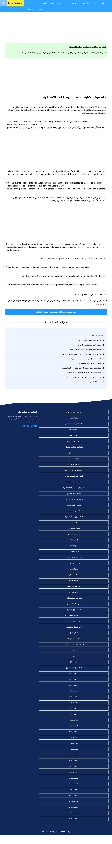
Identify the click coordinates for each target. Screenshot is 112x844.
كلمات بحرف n (73, 749)
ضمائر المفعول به (74, 639)
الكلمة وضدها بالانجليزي (73, 464)
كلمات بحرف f (74, 702)
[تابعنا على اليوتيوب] (28, 426)
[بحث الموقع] (3, 3)
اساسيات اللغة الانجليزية (73, 412)
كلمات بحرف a (73, 673)
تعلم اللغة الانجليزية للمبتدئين (74, 447)
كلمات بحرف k (73, 731)
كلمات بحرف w (73, 801)
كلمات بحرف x (73, 807)
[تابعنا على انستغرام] (32, 426)
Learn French (73, 580)
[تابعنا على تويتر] (24, 426)
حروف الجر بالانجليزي (73, 604)
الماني (52, 3)
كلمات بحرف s (73, 778)
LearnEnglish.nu (15, 3)
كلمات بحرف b (73, 679)
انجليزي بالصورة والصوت (74, 557)
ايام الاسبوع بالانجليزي (74, 609)
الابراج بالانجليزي (74, 662)
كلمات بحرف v (73, 795)
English (30, 3)
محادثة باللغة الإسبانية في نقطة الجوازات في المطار (84, 349)
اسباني (44, 3)
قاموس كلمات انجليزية (73, 505)
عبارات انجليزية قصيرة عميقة (74, 615)
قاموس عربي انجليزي (74, 511)
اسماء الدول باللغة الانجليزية (74, 517)
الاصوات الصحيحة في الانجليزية (73, 499)
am (74, 656)
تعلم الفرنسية (73, 569)
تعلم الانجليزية (86, 3)
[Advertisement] (56, 24)
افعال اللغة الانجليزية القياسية (73, 470)
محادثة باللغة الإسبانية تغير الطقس (89, 340)
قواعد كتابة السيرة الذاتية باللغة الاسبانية (88, 382)
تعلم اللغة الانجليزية (101, 3)
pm (74, 650)
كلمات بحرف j (74, 726)
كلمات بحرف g (73, 708)
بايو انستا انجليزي (74, 592)
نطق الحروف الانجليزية (74, 586)
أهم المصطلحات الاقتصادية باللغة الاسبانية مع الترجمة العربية (81, 377)
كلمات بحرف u (73, 790)
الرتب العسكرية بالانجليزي (74, 627)
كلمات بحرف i (74, 720)
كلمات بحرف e (73, 697)
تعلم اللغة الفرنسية (74, 522)
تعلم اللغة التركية (73, 540)
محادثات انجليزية (74, 435)
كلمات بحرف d (73, 691)
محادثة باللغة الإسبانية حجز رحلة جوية (89, 345)
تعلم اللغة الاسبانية (74, 534)
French (39, 9)
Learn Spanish (74, 551)
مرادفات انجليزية (74, 458)
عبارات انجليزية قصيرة (74, 621)
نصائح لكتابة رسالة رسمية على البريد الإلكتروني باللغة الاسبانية (81, 368)
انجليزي (75, 3)
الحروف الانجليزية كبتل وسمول (74, 644)
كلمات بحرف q (73, 766)
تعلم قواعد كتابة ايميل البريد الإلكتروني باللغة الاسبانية (84, 372)
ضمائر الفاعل (73, 633)
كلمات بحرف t (73, 784)
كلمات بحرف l (74, 737)
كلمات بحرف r (73, 772)
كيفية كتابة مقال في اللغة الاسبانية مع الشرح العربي (84, 359)
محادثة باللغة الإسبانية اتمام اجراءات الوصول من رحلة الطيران (81, 354)
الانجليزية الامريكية (74, 563)
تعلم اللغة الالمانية (74, 528)
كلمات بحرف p (73, 760)
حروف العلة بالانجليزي (74, 493)
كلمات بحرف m (74, 743)
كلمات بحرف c (73, 685)
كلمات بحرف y (73, 813)
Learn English (73, 546)
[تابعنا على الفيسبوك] (35, 426)
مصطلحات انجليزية (74, 453)
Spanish (31, 9)
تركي (58, 3)
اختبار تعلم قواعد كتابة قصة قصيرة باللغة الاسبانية (56, 312)
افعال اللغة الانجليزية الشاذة (74, 476)
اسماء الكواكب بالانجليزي (74, 668)
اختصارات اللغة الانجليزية (73, 482)
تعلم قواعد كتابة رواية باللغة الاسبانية (89, 363)
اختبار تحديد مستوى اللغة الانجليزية (74, 488)
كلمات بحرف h (73, 714)
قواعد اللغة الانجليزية (73, 441)
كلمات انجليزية (73, 429)
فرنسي (66, 3)
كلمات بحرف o (73, 755)
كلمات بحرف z (73, 819)
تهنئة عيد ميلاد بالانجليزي (74, 598)
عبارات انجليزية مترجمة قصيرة (74, 424)
